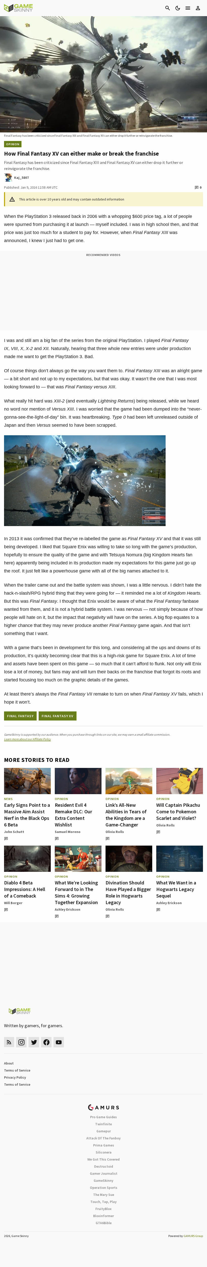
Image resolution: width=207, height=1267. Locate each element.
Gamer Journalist (103, 1173)
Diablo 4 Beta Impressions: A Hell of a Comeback (24, 889)
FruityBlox (103, 1208)
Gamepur (103, 1131)
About (9, 1063)
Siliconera (104, 1152)
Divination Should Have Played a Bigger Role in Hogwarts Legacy (128, 892)
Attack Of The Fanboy (103, 1138)
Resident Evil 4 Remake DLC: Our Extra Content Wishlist (73, 815)
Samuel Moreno (68, 831)
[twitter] (34, 1042)
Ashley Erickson (67, 909)
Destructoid (103, 1166)
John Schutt (14, 831)
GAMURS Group (193, 1236)
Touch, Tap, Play (103, 1201)
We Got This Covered (103, 1159)
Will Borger (13, 903)
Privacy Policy (15, 1077)
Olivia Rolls (115, 831)
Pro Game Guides (103, 1117)
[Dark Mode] (178, 8)
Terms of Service (17, 1070)
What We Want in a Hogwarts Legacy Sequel (176, 889)
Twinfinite (103, 1124)
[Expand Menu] (188, 8)
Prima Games (103, 1145)
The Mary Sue (103, 1194)
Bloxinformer (103, 1216)
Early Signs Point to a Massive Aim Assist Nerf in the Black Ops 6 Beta (27, 815)
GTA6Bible (104, 1223)
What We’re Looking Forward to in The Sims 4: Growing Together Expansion (76, 892)
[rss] (9, 1042)
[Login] (198, 8)
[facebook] (46, 1042)
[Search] (168, 8)
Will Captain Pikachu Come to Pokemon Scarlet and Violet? (178, 811)
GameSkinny (103, 1180)
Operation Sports (103, 1187)
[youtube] (59, 1042)
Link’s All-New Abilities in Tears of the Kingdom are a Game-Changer (126, 815)
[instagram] (21, 1042)
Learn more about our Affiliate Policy (27, 739)
